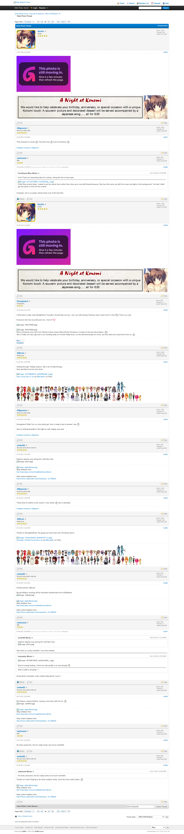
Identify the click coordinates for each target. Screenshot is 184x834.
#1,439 (165, 740)
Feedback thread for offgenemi (28, 148)
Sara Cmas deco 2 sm (25, 377)
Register (42, 8)
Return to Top (49, 827)
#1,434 (165, 498)
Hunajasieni (22, 301)
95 (42, 22)
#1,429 (165, 225)
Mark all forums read (77, 827)
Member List (144, 3)
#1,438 (165, 696)
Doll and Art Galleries (36, 14)
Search (131, 3)
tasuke (41, 31)
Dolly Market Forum (21, 14)
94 (38, 22)
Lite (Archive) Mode (61, 827)
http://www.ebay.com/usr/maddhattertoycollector (34, 472)
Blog (18, 340)
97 (49, 22)
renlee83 (21, 445)
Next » (64, 22)
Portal (122, 3)
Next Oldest (21, 806)
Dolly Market (38, 827)
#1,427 (165, 137)
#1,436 (165, 583)
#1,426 (165, 52)
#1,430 (165, 310)
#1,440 (165, 765)
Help (167, 3)
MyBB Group (39, 831)
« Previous (27, 22)
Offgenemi (22, 128)
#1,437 (165, 631)
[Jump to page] (69, 22)
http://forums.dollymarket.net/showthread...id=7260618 (36, 479)
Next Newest (32, 806)
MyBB (24, 831)
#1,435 (165, 528)
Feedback (20, 343)
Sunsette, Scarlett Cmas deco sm (30, 540)
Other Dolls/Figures (51, 14)
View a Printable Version (25, 816)
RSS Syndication (91, 827)
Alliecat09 (41, 377)
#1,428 (165, 167)
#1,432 (165, 419)
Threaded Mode (162, 25)
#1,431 (165, 362)
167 (58, 22)
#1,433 (165, 454)
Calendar (157, 3)
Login (35, 8)
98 (52, 22)
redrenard (21, 158)
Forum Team (19, 827)
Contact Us (29, 827)
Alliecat (20, 353)
